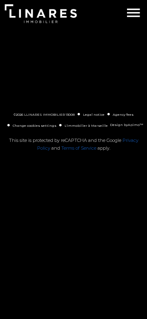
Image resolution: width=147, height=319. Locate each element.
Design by (126, 125)
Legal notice (94, 114)
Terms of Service (78, 148)
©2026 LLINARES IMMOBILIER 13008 (44, 114)
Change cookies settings (34, 126)
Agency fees (123, 114)
